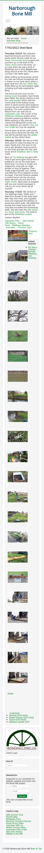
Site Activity (28, 220)
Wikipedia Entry (13, 819)
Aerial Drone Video (15, 823)
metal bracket (14, 100)
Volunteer (12, 227)
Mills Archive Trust (14, 815)
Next (29, 227)
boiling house (11, 95)
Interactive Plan (12, 220)
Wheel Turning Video (16, 827)
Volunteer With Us (14, 825)
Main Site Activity (14, 831)
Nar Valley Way (30, 83)
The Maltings (18, 157)
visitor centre (11, 64)
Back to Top (36, 848)
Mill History (10, 222)
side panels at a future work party (21, 210)
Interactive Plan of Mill (16, 829)
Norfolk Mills (12, 817)
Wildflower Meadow (14, 115)
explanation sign (12, 113)
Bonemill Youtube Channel (18, 821)
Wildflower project (23, 214)
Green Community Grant (16, 60)
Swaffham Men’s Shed (27, 151)
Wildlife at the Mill (14, 834)
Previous (22, 227)
